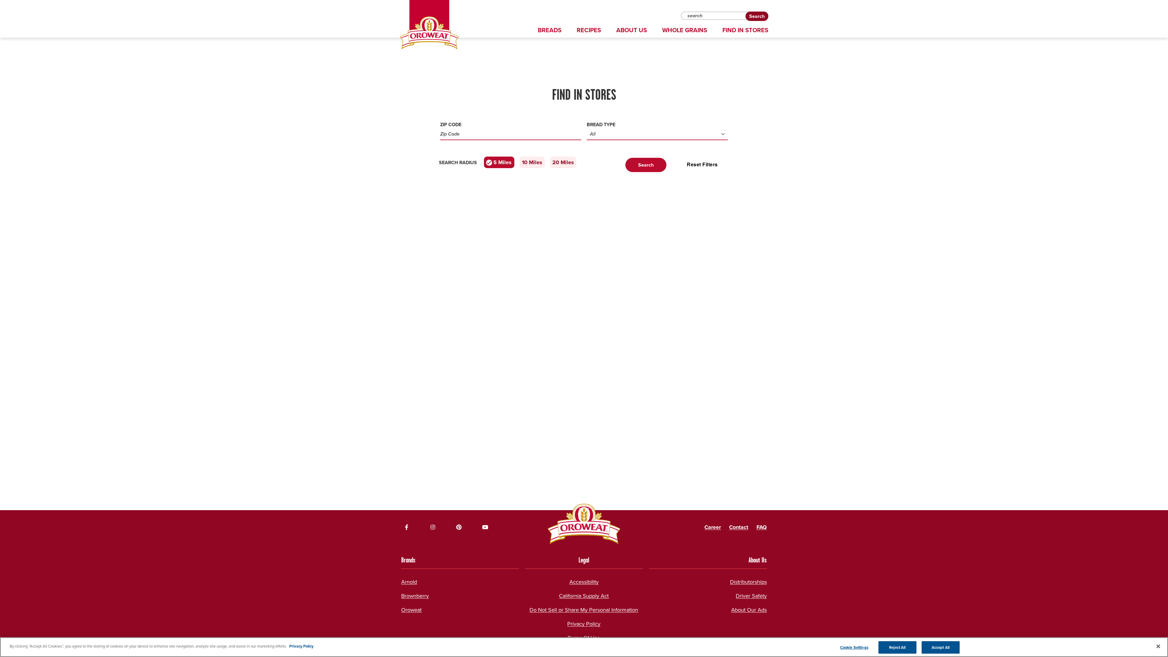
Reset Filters (702, 164)
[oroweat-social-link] (406, 527)
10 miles (532, 162)
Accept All (941, 647)
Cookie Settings (854, 647)
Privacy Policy (583, 624)
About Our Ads (749, 610)
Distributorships (748, 582)
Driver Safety (751, 596)
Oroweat (411, 610)
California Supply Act (584, 596)
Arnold (409, 582)
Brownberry (415, 596)
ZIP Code (450, 124)
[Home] (429, 32)
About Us (631, 30)
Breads (549, 30)
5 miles (502, 162)
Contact (738, 527)
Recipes (589, 30)
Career (712, 527)
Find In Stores (745, 30)
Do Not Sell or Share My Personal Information (584, 610)
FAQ (761, 527)
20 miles (563, 162)
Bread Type (601, 124)
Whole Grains (684, 30)
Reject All (897, 647)
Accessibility (584, 582)
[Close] (1158, 646)
